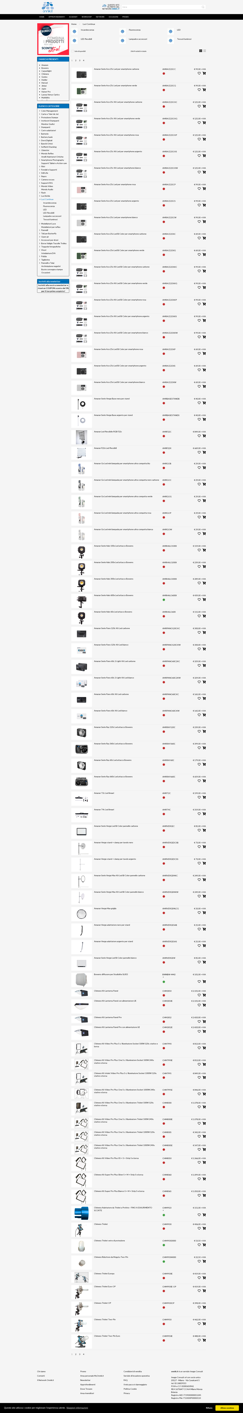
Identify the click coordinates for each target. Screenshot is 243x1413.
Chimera (45, 74)
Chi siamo (41, 1371)
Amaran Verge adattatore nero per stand (112, 925)
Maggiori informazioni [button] (77, 1408)
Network (100, 17)
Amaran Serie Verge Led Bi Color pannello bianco (115, 958)
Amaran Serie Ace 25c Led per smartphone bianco (116, 217)
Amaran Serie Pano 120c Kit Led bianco (111, 644)
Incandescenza (87, 30)
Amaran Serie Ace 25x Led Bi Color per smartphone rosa (118, 349)
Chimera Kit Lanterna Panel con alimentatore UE (115, 1001)
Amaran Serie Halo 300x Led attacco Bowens (113, 579)
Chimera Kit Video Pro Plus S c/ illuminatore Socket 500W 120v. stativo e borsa (126, 1045)
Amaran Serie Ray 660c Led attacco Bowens (113, 776)
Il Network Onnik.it (45, 1380)
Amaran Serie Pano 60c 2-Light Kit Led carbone (114, 661)
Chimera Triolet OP (102, 1303)
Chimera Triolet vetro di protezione (109, 1240)
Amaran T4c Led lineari (104, 809)
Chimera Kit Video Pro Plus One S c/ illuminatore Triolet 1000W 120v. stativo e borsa (124, 1133)
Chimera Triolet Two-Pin (105, 1319)
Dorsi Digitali (46, 140)
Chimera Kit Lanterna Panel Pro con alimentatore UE (117, 1027)
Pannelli (44, 230)
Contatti (41, 1376)
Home (41, 17)
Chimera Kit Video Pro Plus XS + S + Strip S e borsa (116, 1158)
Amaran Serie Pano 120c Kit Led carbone (112, 628)
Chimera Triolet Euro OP (105, 1286)
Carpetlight (46, 71)
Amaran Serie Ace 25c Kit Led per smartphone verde (117, 118)
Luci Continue (89, 24)
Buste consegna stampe (52, 269)
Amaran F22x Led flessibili (105, 448)
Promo (125, 17)
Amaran (44, 65)
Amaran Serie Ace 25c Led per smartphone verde (115, 85)
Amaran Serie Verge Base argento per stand (113, 415)
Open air (45, 237)
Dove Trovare (86, 1389)
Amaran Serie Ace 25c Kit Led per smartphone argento (118, 151)
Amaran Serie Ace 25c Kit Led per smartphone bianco (117, 168)
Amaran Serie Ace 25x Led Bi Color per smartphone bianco (119, 382)
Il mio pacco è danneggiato (135, 1384)
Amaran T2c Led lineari (104, 793)
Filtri (43, 166)
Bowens (45, 68)
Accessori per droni (49, 240)
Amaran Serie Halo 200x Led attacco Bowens (113, 562)
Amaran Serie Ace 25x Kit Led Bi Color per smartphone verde (120, 283)
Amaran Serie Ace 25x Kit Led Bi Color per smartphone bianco (121, 332)
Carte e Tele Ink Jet (50, 114)
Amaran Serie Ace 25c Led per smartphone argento (116, 201)
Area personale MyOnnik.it (92, 1376)
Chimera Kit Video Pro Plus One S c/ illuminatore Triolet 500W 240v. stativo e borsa (124, 1120)
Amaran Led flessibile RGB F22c (108, 431)
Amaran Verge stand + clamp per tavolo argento (115, 859)
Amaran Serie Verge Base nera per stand (112, 398)
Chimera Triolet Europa (104, 1273)
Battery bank (47, 137)
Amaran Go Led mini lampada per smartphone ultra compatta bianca (123, 529)
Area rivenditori (87, 1393)
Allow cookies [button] (227, 1408)
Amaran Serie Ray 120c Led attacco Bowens (113, 727)
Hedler (44, 80)
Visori (43, 250)
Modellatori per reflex (50, 227)
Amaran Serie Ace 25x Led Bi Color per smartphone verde (119, 250)
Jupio (43, 88)
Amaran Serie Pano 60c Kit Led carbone (111, 694)
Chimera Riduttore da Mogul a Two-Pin (111, 1257)
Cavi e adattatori (48, 130)
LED (179, 30)
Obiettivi (45, 150)
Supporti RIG (47, 183)
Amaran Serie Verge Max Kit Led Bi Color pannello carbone (119, 875)
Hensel (44, 83)
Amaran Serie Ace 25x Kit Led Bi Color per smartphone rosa (120, 299)
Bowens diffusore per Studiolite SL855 (111, 974)
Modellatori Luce (48, 223)
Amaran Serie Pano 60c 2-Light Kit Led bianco (114, 677)
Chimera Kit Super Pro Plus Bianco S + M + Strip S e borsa (119, 1191)
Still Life (44, 173)
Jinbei (44, 86)
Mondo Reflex (47, 153)
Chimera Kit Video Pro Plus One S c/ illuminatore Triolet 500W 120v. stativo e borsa (124, 1104)
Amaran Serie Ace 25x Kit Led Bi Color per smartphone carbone (121, 267)
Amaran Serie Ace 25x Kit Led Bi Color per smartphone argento (121, 316)
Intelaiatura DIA (48, 253)
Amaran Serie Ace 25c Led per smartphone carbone (116, 69)
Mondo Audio (47, 189)
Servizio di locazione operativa (137, 1376)
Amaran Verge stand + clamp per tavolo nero (113, 842)
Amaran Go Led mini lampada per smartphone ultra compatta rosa (122, 513)
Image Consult (196, 1371)
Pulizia (44, 256)
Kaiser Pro (46, 91)
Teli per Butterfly (48, 233)
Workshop (87, 17)
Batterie (45, 134)
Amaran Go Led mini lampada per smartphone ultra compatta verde (123, 496)
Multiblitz (45, 97)
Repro (44, 176)
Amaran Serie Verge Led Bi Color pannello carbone (116, 826)
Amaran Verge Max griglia (105, 908)
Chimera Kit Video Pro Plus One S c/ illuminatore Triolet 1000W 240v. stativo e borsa (124, 1146)
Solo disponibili (80, 51)
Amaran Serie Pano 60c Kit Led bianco (110, 710)
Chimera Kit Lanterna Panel (106, 991)
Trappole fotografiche (50, 246)
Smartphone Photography (52, 160)
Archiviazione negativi (50, 266)
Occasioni (113, 17)
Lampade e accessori (138, 39)
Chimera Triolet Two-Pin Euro (107, 1336)
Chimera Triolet (101, 1224)
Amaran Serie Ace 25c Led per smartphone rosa (115, 184)
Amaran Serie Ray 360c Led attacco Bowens (113, 743)
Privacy (127, 1393)
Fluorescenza (134, 30)
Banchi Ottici (47, 143)
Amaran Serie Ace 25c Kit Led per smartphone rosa (116, 135)
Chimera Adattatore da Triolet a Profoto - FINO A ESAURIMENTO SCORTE (123, 1209)
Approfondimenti (57, 17)
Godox (44, 77)
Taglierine (45, 259)
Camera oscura (47, 179)
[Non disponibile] (163, 73)
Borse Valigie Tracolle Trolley (54, 243)
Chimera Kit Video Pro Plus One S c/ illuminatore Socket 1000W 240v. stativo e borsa (124, 1091)
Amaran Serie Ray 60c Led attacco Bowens (112, 760)
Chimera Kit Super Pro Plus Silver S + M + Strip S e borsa (118, 1174)
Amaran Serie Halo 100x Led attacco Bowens (113, 546)
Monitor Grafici (48, 124)
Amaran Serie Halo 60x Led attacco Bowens (113, 612)
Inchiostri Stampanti (50, 120)
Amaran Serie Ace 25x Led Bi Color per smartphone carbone (120, 234)
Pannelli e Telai (47, 263)
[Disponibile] (163, 599)
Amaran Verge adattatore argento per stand (113, 941)
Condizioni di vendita (133, 1371)
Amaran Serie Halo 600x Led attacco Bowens (113, 595)
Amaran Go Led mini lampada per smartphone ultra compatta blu (122, 463)
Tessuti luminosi (184, 39)
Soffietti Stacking (49, 147)
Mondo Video (47, 186)
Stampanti (45, 127)
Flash (43, 192)
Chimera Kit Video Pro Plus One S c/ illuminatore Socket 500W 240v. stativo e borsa (124, 1061)
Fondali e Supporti (49, 169)
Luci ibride (45, 196)
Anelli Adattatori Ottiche (52, 157)
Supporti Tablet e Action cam (54, 163)
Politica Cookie (130, 1389)
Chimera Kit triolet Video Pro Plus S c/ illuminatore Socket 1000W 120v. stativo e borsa (125, 1074)
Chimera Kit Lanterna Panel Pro (108, 1017)
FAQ (126, 1380)
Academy (73, 17)
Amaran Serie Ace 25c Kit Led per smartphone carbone (118, 102)
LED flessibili (86, 39)
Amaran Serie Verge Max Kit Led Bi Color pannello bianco (119, 892)
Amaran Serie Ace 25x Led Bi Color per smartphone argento (120, 365)
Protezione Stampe (49, 117)
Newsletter (85, 1380)
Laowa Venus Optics (50, 94)
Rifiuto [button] (209, 1408)
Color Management (49, 111)
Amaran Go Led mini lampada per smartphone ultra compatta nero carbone (126, 480)
